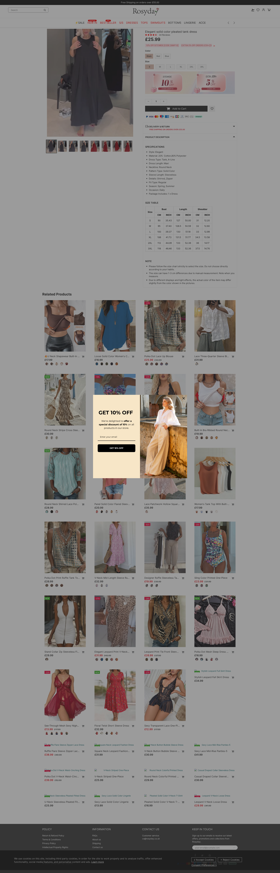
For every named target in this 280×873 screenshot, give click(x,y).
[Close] (183, 398)
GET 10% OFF (116, 448)
